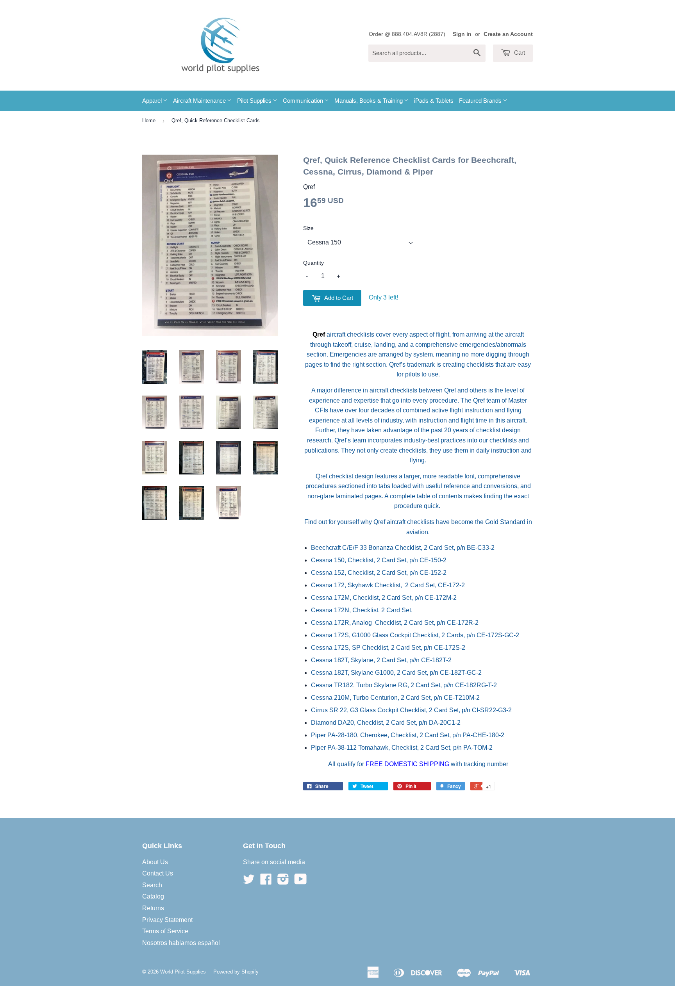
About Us (155, 862)
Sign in (462, 34)
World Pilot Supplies (183, 972)
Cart (518, 52)
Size (308, 228)
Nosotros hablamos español (181, 943)
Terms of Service (165, 931)
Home (148, 120)
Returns (153, 908)
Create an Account (508, 34)
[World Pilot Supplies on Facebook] (266, 881)
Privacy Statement (167, 919)
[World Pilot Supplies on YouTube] (301, 881)
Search (152, 885)
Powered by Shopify (236, 972)
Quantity (313, 263)
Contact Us (157, 873)
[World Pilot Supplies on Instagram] (283, 881)
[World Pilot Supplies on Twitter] (249, 881)
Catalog (153, 896)
